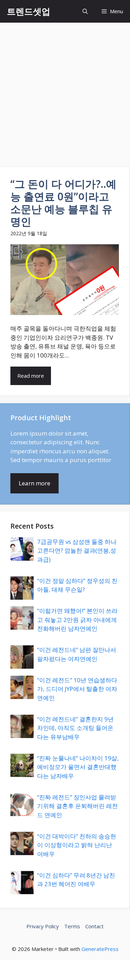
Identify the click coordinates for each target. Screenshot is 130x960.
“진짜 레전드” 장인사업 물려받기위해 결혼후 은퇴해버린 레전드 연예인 (77, 806)
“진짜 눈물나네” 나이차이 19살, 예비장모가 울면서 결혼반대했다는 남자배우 (78, 767)
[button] (85, 11)
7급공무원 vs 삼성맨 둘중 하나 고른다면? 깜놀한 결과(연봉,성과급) (76, 550)
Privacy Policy (42, 926)
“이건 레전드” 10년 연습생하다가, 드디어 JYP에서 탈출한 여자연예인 (77, 689)
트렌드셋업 (28, 11)
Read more (30, 375)
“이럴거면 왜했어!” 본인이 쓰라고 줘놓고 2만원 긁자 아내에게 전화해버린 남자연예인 (77, 619)
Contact (94, 926)
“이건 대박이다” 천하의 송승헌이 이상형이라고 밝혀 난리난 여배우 (76, 845)
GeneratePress (100, 948)
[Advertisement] (65, 91)
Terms (72, 926)
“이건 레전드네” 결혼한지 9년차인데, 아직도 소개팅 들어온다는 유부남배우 (75, 728)
